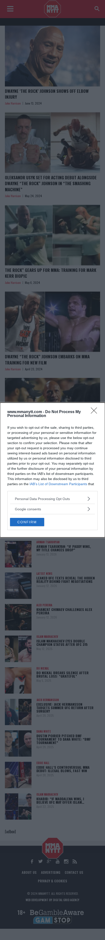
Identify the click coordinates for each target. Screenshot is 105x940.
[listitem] (52, 498)
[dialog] (52, 470)
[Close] (95, 412)
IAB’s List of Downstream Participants (58, 484)
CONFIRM (27, 522)
